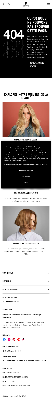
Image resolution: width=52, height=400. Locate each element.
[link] (20, 351)
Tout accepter (26, 176)
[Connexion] (4, 4)
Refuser (26, 183)
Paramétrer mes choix (26, 170)
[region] (26, 164)
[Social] (4, 339)
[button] (26, 273)
